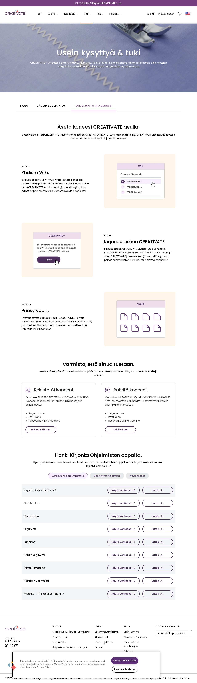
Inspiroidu (69, 14)
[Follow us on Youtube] (16, 645)
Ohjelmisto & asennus (135, 637)
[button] (12, 666)
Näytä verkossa (121, 490)
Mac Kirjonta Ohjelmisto (107, 475)
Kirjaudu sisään (165, 14)
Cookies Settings (125, 669)
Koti (39, 14)
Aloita (51, 14)
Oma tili (99, 647)
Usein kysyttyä (131, 631)
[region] (86, 665)
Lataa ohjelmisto (104, 642)
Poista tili (128, 651)
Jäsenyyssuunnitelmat (107, 631)
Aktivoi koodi (101, 637)
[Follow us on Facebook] (6, 645)
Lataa (155, 490)
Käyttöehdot (59, 642)
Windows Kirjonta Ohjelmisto (68, 475)
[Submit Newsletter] (190, 633)
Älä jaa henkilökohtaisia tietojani (70, 647)
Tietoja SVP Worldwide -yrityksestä (71, 631)
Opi (86, 14)
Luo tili (150, 14)
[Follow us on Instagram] (11, 645)
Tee (98, 14)
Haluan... (114, 14)
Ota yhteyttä (60, 637)
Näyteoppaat (137, 475)
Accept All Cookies (125, 660)
